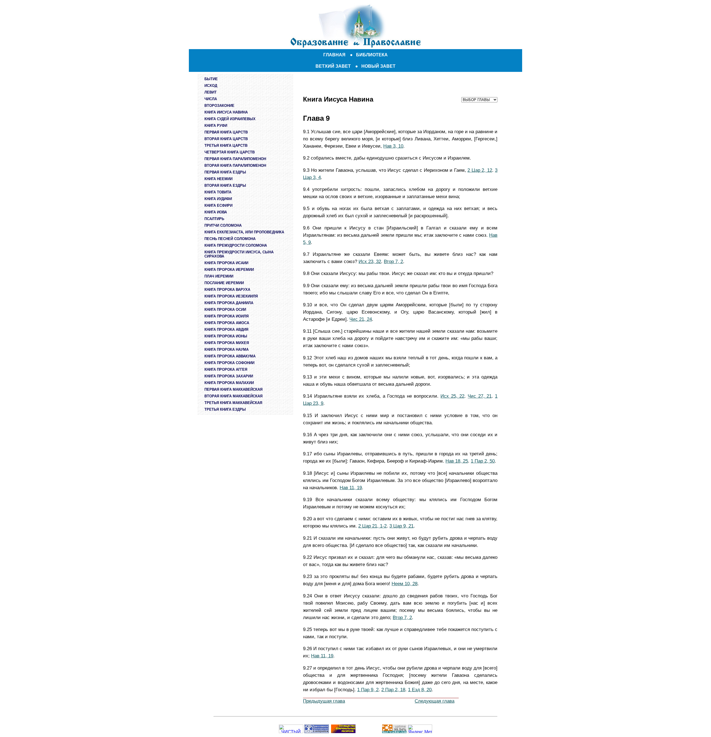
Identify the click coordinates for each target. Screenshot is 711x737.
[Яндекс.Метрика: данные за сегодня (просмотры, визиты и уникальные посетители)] (420, 729)
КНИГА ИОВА (215, 212)
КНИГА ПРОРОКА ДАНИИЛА (228, 303)
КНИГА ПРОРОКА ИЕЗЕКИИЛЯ (231, 296)
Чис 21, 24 (360, 319)
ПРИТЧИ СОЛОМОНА (223, 225)
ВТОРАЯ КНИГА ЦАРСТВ (226, 139)
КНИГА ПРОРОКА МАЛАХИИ (229, 383)
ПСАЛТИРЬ (214, 219)
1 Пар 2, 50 (483, 461)
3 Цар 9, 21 (401, 526)
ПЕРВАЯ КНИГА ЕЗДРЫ (225, 172)
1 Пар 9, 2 (368, 689)
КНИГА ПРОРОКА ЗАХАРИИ (228, 376)
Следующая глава (434, 701)
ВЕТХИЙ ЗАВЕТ (333, 66)
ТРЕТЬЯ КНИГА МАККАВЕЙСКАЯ (233, 403)
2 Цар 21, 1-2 (372, 526)
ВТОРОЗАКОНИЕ (219, 106)
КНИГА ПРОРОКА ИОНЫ (225, 336)
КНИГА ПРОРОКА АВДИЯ (226, 329)
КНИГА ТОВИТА (217, 192)
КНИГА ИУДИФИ (218, 199)
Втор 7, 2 (393, 261)
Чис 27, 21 (480, 396)
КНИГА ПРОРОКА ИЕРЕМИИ (229, 269)
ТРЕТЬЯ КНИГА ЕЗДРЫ (225, 409)
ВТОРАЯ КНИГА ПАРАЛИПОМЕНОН (235, 165)
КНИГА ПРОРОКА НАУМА (226, 349)
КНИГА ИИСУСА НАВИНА (226, 112)
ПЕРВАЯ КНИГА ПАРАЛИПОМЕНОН (235, 159)
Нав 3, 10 (393, 146)
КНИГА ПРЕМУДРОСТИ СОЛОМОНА (235, 245)
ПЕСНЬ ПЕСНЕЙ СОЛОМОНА (230, 239)
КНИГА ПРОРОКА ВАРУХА (227, 289)
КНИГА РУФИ (215, 125)
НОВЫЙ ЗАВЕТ (378, 66)
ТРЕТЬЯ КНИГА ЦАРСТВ (225, 145)
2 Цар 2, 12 (479, 170)
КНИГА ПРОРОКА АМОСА (226, 323)
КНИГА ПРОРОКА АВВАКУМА (230, 356)
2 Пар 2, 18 (393, 689)
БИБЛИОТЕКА (372, 54)
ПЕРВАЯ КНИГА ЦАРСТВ (226, 132)
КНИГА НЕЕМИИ (218, 179)
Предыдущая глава (324, 701)
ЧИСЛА (210, 99)
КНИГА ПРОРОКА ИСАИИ (226, 263)
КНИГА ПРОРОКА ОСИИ (225, 309)
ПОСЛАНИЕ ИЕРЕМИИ (224, 283)
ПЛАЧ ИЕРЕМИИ (218, 276)
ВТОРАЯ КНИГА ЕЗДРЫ (225, 185)
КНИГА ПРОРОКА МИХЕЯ (226, 343)
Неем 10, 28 (404, 583)
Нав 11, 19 (351, 487)
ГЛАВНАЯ (334, 54)
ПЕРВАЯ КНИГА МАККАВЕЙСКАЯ (233, 389)
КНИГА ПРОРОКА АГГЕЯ (225, 369)
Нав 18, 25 (456, 461)
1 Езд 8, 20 (420, 689)
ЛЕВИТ (210, 92)
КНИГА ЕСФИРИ (218, 205)
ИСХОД (210, 86)
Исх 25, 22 (452, 396)
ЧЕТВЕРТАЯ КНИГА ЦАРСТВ (229, 152)
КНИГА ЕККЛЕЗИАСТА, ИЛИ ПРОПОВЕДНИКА (244, 232)
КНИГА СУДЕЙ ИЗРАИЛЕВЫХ (230, 119)
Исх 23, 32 (370, 261)
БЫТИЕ (211, 79)
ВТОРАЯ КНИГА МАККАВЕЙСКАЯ (233, 396)
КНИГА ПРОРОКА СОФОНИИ (229, 363)
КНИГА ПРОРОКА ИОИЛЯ (226, 316)
